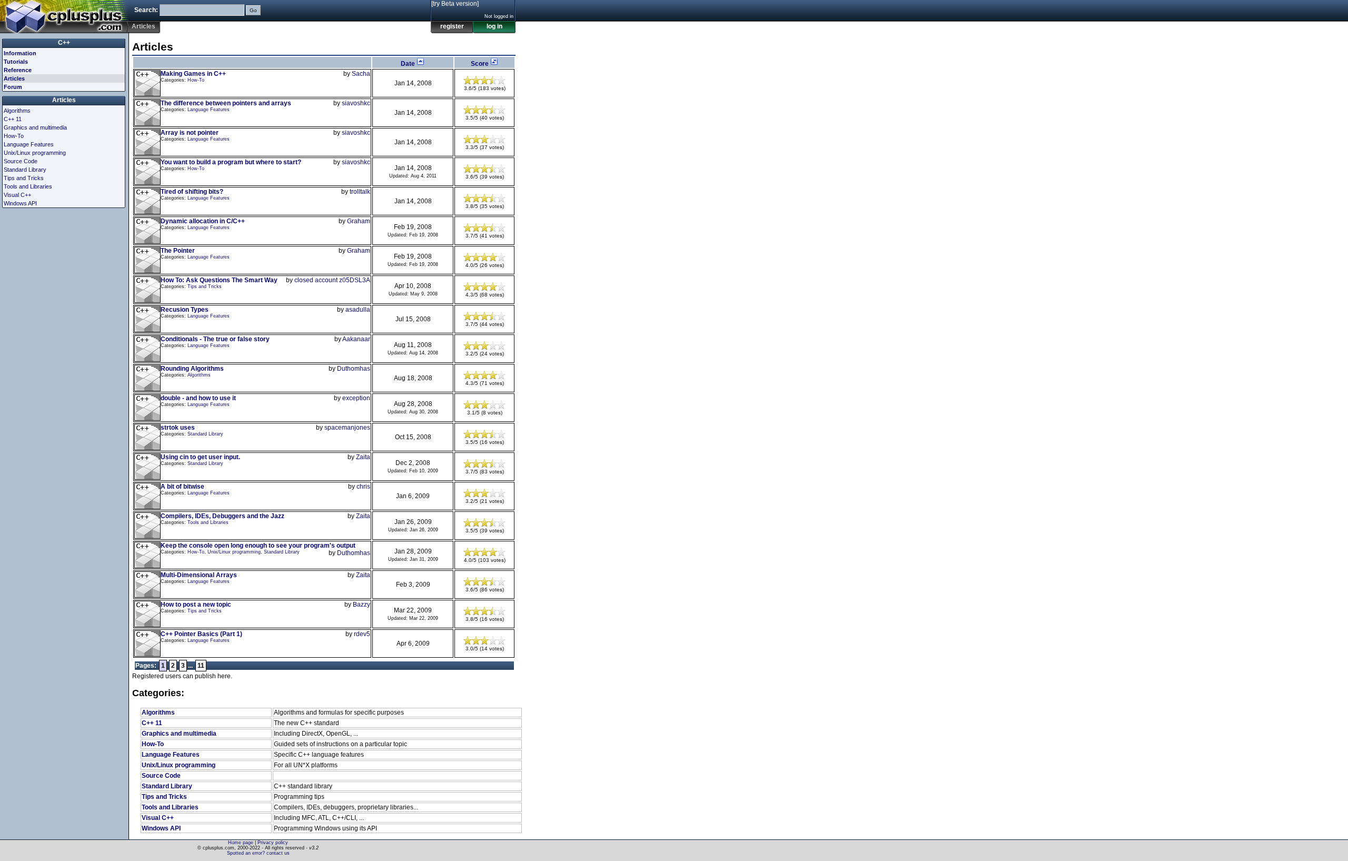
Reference (18, 70)
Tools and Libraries (208, 522)
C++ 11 (152, 723)
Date (409, 63)
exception (356, 398)
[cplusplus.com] (64, 17)
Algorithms (199, 375)
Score (480, 63)
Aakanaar (356, 339)
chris (363, 486)
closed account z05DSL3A (332, 280)
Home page (240, 842)
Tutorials (16, 61)
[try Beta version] (455, 3)
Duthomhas (353, 368)
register (452, 26)
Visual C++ (158, 818)
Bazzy (361, 604)
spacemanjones (347, 427)
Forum (13, 87)
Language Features (208, 109)
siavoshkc (356, 103)
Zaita (363, 457)
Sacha (361, 73)
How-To (195, 80)
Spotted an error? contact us (258, 853)
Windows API (161, 828)
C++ (64, 42)
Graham (358, 221)
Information (20, 53)
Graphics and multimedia (179, 733)
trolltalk (360, 191)
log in (494, 26)
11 (200, 665)
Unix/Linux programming (234, 552)
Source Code (161, 775)
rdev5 (362, 634)
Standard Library (205, 434)
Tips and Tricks (204, 286)
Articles (14, 78)
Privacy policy (272, 842)
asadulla (357, 309)
